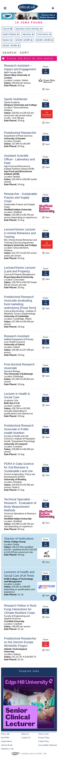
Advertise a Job (7, 749)
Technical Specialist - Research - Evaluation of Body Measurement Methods (20, 505)
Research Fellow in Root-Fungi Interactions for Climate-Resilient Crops (20, 609)
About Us (25, 734)
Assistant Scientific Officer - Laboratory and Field (19, 159)
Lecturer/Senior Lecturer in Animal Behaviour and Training (20, 233)
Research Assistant (16, 336)
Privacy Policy (44, 738)
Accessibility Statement (47, 745)
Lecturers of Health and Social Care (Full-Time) (19, 573)
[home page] (28, 11)
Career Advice (6, 741)
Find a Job (5, 734)
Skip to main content (11, 2)
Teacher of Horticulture (18, 538)
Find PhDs (5, 738)
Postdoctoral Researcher (20, 132)
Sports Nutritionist (15, 99)
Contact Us (25, 738)
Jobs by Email (6, 745)
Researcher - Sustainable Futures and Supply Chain (20, 197)
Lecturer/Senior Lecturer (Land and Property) (19, 269)
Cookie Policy (43, 741)
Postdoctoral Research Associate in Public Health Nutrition (19, 429)
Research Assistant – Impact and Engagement (20, 67)
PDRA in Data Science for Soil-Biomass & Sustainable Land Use (19, 467)
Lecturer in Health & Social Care (17, 395)
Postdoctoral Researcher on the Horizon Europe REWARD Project (20, 642)
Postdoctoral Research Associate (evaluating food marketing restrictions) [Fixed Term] (20, 302)
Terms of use (43, 734)
